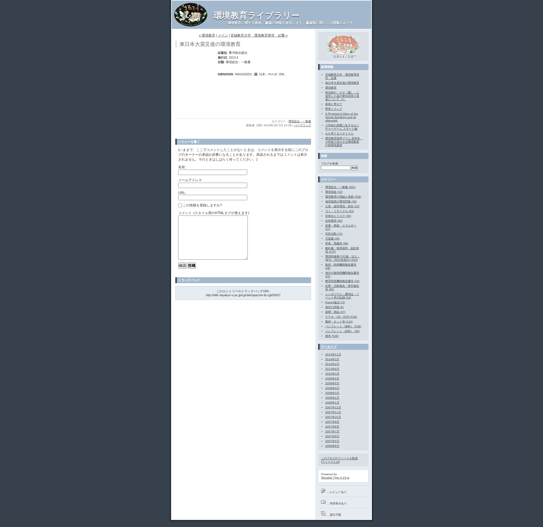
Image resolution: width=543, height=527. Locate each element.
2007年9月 (332, 421)
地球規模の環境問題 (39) (341, 201)
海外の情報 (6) (334, 307)
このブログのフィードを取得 (339, 458)
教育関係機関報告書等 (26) (342, 281)
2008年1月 (332, 402)
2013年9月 (332, 368)
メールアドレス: (190, 180)
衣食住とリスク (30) (338, 215)
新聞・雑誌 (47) (335, 311)
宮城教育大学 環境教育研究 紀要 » (259, 35)
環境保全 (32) (333, 191)
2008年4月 (332, 388)
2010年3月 (332, 373)
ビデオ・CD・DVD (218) (341, 316)
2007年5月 (332, 441)
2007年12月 (333, 407)
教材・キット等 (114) (339, 321)
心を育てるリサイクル (339, 133)
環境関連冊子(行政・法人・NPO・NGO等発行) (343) (342, 258)
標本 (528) (332, 336)
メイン (223, 35)
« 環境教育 (207, 35)
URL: (182, 193)
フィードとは (330, 461)
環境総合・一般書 (299, 121)
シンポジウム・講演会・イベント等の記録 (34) (342, 296)
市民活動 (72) (333, 233)
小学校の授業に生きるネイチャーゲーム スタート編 (342, 127)
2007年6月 (332, 436)
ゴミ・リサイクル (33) (339, 211)
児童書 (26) (332, 238)
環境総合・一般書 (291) (340, 187)
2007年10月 (333, 417)
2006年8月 (332, 445)
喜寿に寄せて (333, 104)
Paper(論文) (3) (335, 302)
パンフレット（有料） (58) (342, 331)
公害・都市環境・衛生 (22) (342, 206)
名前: (182, 167)
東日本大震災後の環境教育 (342, 82)
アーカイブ (329, 346)
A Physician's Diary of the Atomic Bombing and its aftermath (341, 117)
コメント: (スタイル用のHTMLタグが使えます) (213, 213)
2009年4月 (332, 378)
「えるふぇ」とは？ (343, 56)
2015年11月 (333, 354)
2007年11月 (333, 412)
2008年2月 (332, 397)
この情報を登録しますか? (202, 205)
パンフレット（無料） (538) (343, 326)
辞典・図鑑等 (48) (336, 243)
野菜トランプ (333, 108)
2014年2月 (332, 364)
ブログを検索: (330, 163)
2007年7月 (332, 431)
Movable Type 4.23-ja (335, 477)
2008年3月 (332, 392)
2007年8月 (332, 426)
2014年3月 (332, 359)
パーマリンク (302, 125)
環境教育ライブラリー (257, 15)
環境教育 (331, 87)
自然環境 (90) (333, 220)
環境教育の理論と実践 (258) (343, 196)
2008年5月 (332, 383)
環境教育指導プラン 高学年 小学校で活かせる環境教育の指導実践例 (344, 142)
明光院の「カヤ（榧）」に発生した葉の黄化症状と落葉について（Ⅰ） (342, 96)
